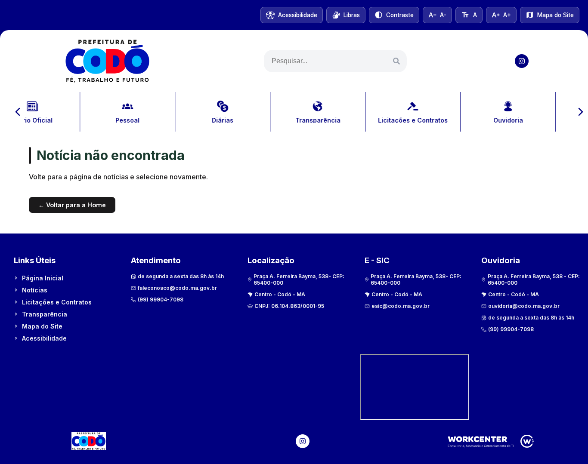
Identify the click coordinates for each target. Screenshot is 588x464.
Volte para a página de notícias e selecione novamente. (118, 176)
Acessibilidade (44, 338)
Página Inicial (42, 278)
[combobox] (335, 61)
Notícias (34, 290)
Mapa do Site (42, 326)
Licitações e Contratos (57, 302)
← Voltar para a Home (72, 205)
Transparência (44, 314)
